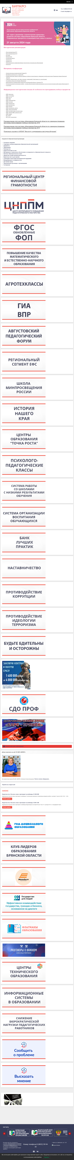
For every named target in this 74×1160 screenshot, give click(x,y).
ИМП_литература (10, 103)
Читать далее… (7, 798)
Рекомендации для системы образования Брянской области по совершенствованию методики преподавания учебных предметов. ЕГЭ (34, 127)
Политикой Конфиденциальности (10, 1145)
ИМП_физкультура (17, 112)
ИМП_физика (9, 112)
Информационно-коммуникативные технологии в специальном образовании (24, 62)
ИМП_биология (9, 94)
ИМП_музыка (9, 106)
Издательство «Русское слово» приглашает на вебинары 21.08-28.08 (20, 794)
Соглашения (7, 165)
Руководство (7, 149)
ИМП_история (9, 102)
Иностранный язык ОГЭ (11, 53)
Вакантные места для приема (11, 157)
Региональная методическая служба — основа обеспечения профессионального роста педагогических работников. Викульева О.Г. (37, 84)
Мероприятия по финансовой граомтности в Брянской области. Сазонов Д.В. (24, 82)
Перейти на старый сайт (8, 784)
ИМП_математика (10, 105)
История (8, 55)
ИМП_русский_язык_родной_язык (14, 111)
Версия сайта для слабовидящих (14, 746)
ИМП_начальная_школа (12, 108)
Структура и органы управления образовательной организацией (21, 144)
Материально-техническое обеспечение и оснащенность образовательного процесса (27, 152)
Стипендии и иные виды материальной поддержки (17, 158)
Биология (8, 64)
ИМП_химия (9, 114)
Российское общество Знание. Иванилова (16, 80)
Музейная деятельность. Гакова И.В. (14, 74)
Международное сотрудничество (13, 160)
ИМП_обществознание (11, 109)
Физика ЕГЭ (9, 59)
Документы (7, 145)
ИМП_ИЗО (8, 98)
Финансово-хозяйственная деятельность (15, 155)
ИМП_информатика (10, 100)
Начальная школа (10, 58)
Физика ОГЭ (9, 61)
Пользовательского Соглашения (14, 1143)
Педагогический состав (10, 150)
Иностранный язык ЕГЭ (11, 52)
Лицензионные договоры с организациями (15, 163)
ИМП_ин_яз (9, 97)
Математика (9, 56)
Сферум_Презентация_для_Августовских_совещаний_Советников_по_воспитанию (26, 79)
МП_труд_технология (11, 117)
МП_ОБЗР (8, 115)
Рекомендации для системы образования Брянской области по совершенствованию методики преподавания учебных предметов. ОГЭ (34, 122)
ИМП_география (10, 95)
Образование (7, 147)
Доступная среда (8, 161)
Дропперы (8, 85)
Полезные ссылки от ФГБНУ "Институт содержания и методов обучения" (30, 131)
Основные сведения (9, 142)
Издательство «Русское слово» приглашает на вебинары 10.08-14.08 (20, 802)
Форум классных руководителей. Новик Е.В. (16, 73)
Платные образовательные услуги (13, 153)
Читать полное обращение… (42, 779)
